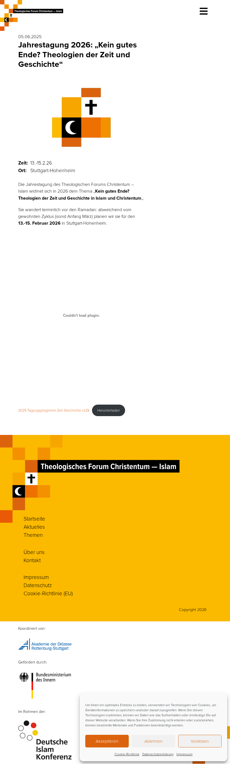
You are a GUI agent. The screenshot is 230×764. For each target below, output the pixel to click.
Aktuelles (34, 526)
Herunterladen (108, 410)
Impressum (184, 754)
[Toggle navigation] (204, 11)
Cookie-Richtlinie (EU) (48, 593)
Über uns (34, 552)
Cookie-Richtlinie (126, 754)
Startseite (34, 518)
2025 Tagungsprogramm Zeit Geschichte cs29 (53, 410)
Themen (33, 535)
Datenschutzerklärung (158, 754)
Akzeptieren (107, 741)
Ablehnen (153, 741)
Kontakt (32, 560)
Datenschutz (38, 585)
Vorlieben (200, 741)
